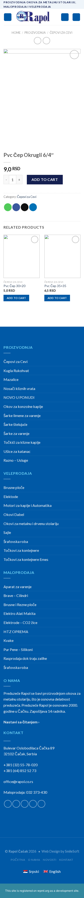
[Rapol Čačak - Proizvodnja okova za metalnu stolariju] (32, 17)
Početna (18, 859)
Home (16, 32)
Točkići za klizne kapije (22, 442)
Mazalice (11, 379)
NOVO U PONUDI (19, 397)
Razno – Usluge (16, 460)
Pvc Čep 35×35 (55, 286)
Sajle (7, 532)
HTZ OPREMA (16, 631)
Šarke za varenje (16, 433)
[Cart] (76, 17)
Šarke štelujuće (15, 424)
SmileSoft (72, 851)
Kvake (9, 640)
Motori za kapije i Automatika (28, 505)
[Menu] (7, 17)
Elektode (11, 496)
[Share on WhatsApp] (8, 207)
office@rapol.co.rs (18, 781)
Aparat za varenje (18, 586)
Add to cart (45, 179)
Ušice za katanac (17, 451)
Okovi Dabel (14, 514)
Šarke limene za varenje (22, 415)
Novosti (49, 859)
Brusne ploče (14, 487)
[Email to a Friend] (24, 207)
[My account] (65, 17)
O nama (34, 859)
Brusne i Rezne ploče (20, 604)
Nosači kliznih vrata (19, 388)
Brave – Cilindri (16, 595)
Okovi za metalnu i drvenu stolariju (31, 523)
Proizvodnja (35, 32)
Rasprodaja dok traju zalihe (25, 658)
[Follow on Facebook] (8, 804)
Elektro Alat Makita (19, 613)
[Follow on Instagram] (16, 804)
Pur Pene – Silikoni (18, 649)
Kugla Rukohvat (16, 370)
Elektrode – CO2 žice (20, 622)
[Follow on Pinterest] (41, 804)
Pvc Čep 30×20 (14, 286)
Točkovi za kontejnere (21, 550)
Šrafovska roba (16, 541)
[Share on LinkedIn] (33, 207)
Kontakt (66, 859)
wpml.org (43, 890)
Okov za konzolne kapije (23, 406)
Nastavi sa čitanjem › (21, 722)
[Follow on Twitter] (24, 804)
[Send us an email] (33, 804)
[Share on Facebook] (16, 207)
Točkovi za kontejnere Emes (26, 559)
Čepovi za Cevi (61, 32)
